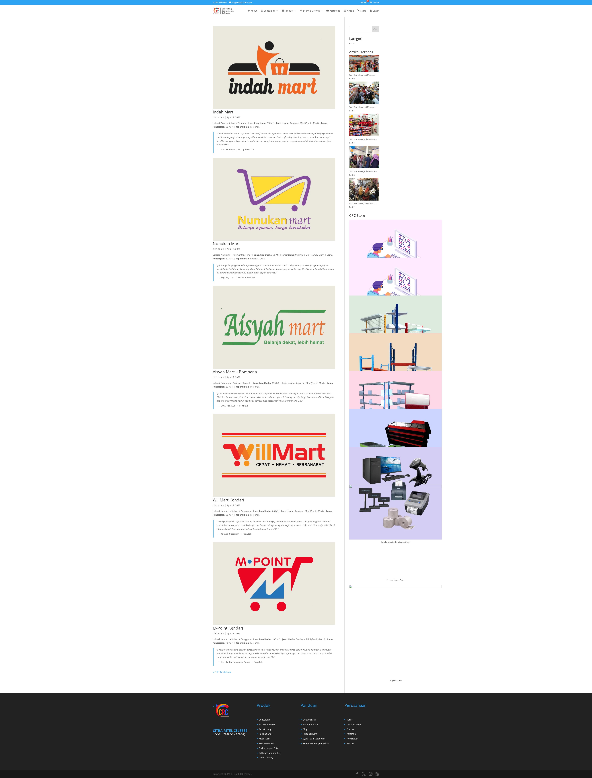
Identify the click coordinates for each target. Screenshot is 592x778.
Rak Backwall (265, 733)
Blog (305, 729)
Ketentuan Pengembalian (316, 743)
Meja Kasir (264, 738)
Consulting (264, 719)
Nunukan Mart (226, 243)
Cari (375, 29)
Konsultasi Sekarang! (229, 734)
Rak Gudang (265, 729)
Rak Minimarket (267, 724)
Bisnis (351, 43)
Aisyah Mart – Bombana (235, 372)
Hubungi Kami (310, 733)
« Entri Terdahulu (222, 672)
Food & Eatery (266, 757)
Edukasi (351, 729)
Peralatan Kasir (267, 743)
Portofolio (351, 733)
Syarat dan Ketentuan (314, 738)
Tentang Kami (354, 724)
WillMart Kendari (228, 500)
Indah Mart (223, 112)
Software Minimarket (269, 752)
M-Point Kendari (228, 628)
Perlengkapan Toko (268, 748)
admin (221, 117)
